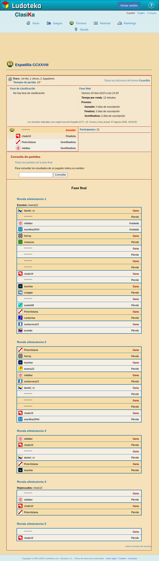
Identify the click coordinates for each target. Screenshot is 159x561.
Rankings (130, 23)
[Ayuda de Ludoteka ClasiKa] (75, 29)
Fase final (85, 88)
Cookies (122, 558)
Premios (86, 102)
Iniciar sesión (129, 5)
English (141, 13)
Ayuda (84, 29)
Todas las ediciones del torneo (127, 80)
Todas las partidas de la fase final (33, 162)
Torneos (81, 23)
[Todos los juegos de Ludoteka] (47, 23)
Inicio (36, 23)
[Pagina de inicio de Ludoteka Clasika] (27, 23)
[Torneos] (70, 23)
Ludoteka (26, 6)
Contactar (132, 558)
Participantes (87, 129)
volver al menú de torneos (138, 546)
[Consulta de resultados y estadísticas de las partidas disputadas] (94, 23)
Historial (105, 23)
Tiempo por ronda (91, 97)
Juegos (57, 23)
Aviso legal (111, 558)
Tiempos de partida (24, 82)
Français (151, 13)
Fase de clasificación (22, 88)
